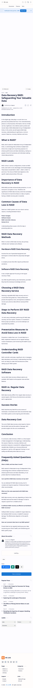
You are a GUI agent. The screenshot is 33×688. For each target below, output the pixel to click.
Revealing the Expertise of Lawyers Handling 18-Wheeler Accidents (16, 612)
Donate (4, 679)
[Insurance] (11, 6)
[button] (2, 2)
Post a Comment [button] (16, 574)
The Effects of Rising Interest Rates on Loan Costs (16, 604)
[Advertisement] (16, 31)
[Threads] (11, 662)
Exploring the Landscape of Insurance (14, 598)
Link (18, 10)
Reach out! (23, 10)
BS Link (6, 2)
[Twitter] (8, 662)
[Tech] (23, 6)
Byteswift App (21, 679)
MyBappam (28, 685)
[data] (4, 559)
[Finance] (18, 6)
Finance (20, 671)
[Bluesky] (14, 662)
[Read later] (25, 105)
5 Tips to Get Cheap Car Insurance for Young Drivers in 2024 (16, 587)
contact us (5, 671)
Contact (4, 681)
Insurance (20, 669)
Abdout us (4, 669)
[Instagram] (5, 662)
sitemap (4, 672)
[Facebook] (3, 662)
